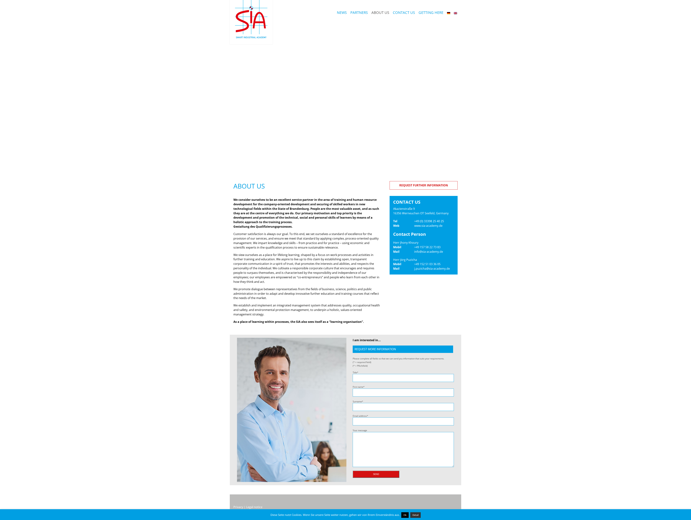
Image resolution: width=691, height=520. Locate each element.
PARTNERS (359, 12)
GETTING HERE (431, 12)
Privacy (238, 507)
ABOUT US (380, 12)
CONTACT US (404, 12)
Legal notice (254, 507)
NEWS (342, 12)
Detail (415, 515)
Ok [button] (405, 515)
